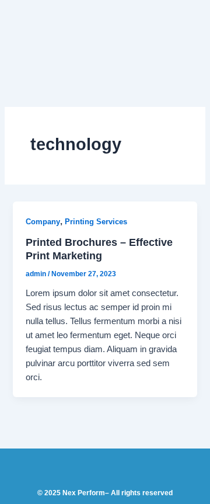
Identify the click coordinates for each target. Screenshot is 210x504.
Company (43, 221)
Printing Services (96, 221)
